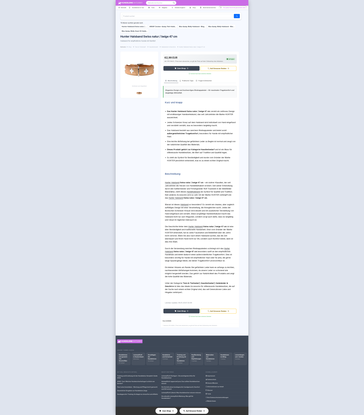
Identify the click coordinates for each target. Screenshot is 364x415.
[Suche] (174, 3)
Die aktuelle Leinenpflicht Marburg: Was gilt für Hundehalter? (177, 397)
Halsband (184, 204)
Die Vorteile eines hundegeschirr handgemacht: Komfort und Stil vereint (180, 388)
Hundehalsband (193, 192)
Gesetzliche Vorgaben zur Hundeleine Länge (132, 390)
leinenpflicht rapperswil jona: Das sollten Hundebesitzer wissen (180, 382)
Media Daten (211, 401)
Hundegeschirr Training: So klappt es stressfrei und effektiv (137, 394)
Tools (209, 394)
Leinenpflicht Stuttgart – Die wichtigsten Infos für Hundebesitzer (178, 377)
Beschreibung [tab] (172, 80)
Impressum (211, 376)
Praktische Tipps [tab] (187, 80)
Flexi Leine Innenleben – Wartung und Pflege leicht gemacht (137, 387)
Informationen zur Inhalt (215, 386)
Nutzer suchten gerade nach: (132, 23)
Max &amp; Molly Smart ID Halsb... (135, 31)
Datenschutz (211, 379)
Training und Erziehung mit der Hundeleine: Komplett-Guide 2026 (137, 377)
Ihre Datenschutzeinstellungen (217, 397)
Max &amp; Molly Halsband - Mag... (192, 26)
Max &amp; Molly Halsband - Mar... (221, 26)
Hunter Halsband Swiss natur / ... (134, 26)
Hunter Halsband (172, 182)
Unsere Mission (212, 383)
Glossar (210, 390)
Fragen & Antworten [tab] (205, 80)
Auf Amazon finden (218, 68)
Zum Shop (181, 68)
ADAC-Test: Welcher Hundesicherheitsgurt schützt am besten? (136, 382)
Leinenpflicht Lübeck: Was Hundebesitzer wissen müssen (181, 392)
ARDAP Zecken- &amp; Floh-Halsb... (162, 26)
